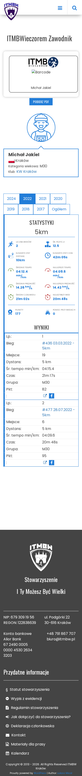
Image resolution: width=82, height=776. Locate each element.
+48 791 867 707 (61, 633)
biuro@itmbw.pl (61, 639)
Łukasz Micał (64, 773)
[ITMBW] (11, 11)
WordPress (40, 773)
